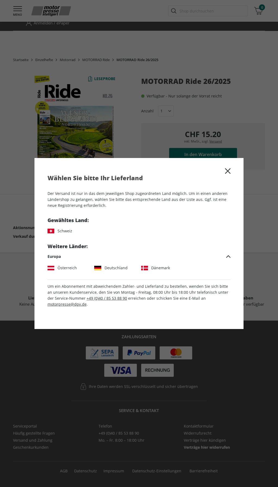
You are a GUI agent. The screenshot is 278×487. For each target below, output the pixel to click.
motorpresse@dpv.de (67, 304)
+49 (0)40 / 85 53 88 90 (107, 298)
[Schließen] (227, 171)
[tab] (139, 256)
